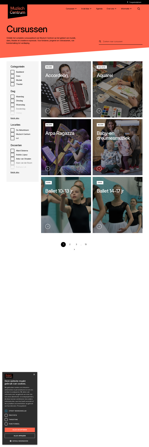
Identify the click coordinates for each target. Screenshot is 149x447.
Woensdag (20, 105)
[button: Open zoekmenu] (138, 8)
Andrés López (21, 155)
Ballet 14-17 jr (110, 191)
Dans (18, 76)
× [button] (34, 374)
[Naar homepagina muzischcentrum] (17, 9)
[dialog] (19, 408)
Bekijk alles (15, 118)
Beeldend (20, 72)
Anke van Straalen (23, 159)
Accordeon (56, 75)
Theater (19, 84)
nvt (17, 138)
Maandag (20, 97)
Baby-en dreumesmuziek (113, 135)
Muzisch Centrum (23, 134)
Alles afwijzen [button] (20, 436)
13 (86, 244)
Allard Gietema (22, 151)
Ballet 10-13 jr (59, 191)
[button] (20, 441)
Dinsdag (19, 101)
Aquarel (105, 75)
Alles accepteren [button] (20, 430)
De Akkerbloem (22, 130)
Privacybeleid (21, 406)
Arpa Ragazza (59, 133)
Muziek (19, 80)
